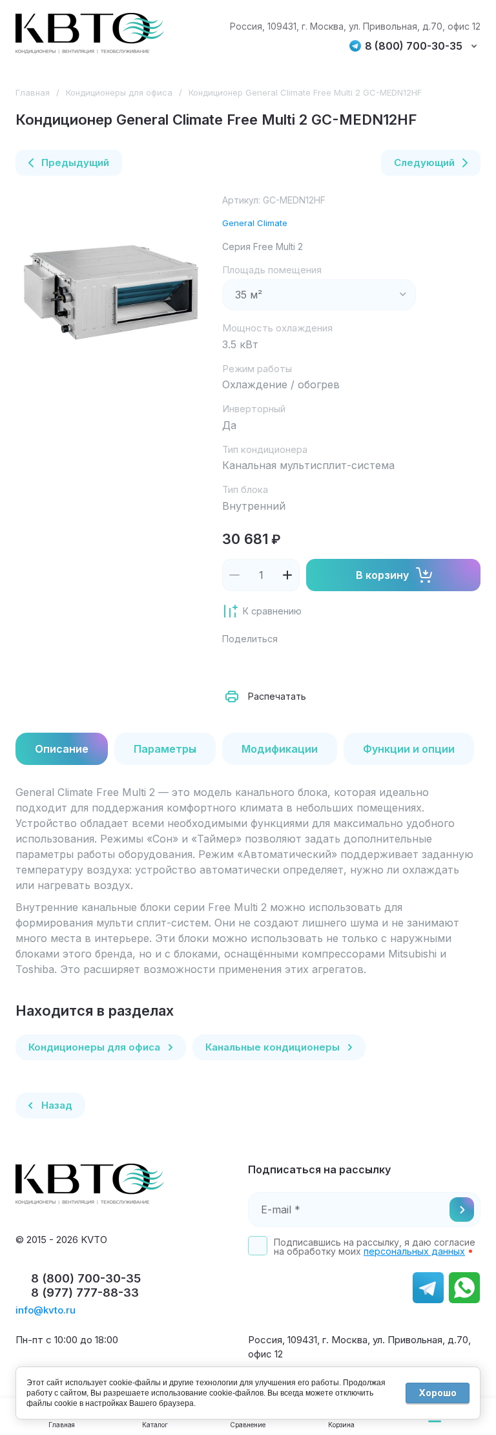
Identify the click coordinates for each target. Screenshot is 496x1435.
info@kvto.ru (46, 1310)
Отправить (462, 1209)
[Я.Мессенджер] (235, 664)
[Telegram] (320, 664)
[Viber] (349, 664)
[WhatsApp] (377, 664)
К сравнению (272, 610)
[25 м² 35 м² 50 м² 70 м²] (319, 294)
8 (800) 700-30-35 (413, 46)
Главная (33, 92)
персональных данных (414, 1251)
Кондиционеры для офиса (119, 92)
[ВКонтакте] (263, 664)
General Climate (254, 223)
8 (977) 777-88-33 (85, 1292)
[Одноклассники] (292, 664)
